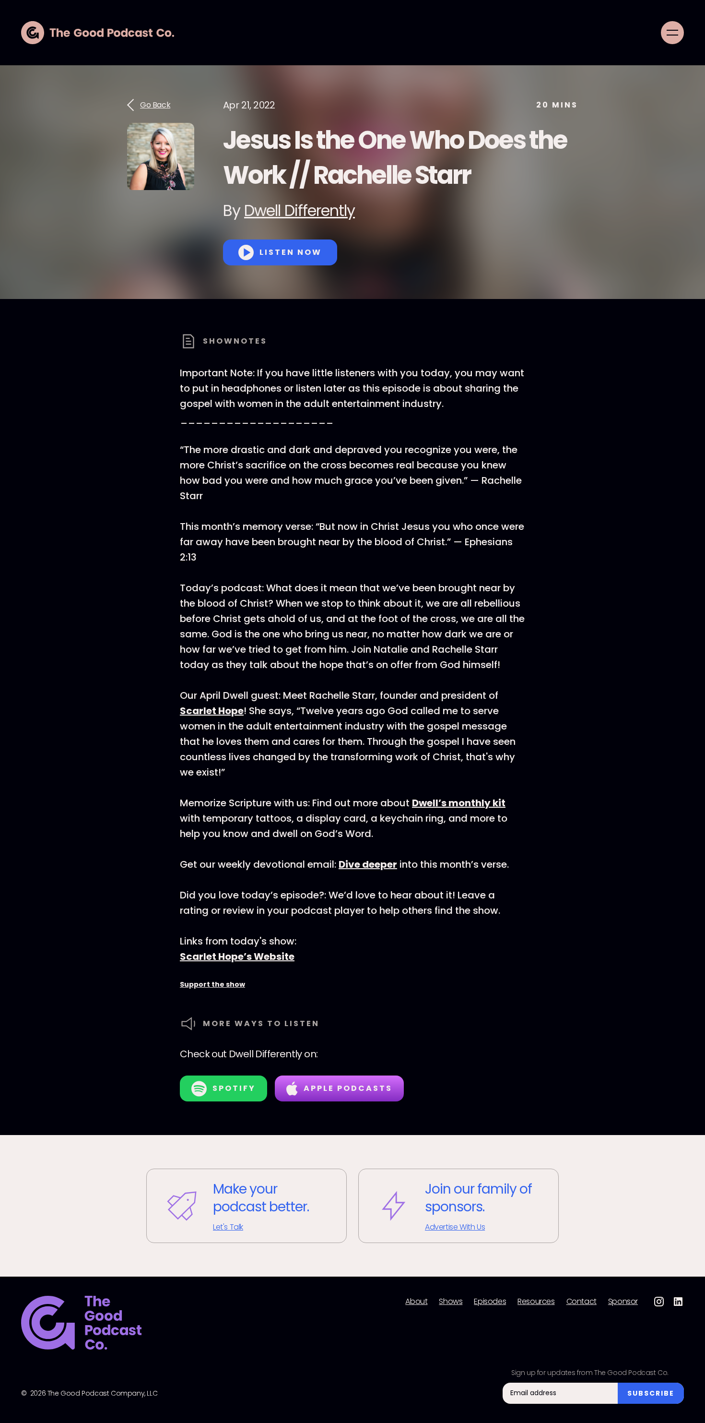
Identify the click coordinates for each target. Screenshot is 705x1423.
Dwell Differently (299, 210)
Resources (535, 1301)
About (416, 1301)
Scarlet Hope (212, 710)
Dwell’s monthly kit (458, 803)
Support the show (212, 984)
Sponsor (623, 1301)
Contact (581, 1301)
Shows (450, 1301)
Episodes (490, 1301)
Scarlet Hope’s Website (237, 956)
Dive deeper (368, 864)
